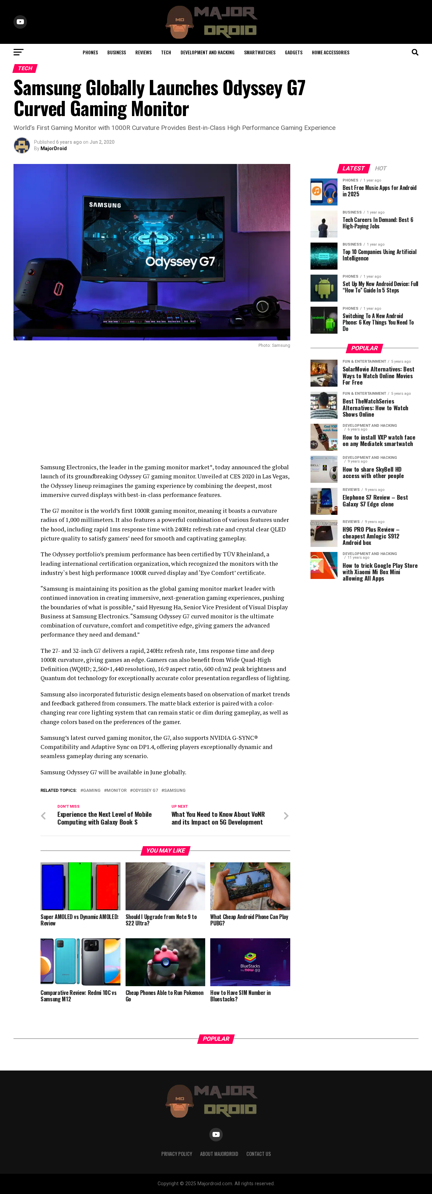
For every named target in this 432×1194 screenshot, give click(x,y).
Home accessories (330, 52)
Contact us (258, 1153)
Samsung (175, 790)
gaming (92, 790)
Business (116, 52)
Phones (90, 52)
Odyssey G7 (145, 790)
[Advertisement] (152, 405)
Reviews (143, 52)
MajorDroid (53, 148)
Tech (166, 52)
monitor (117, 790)
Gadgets (293, 52)
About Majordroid (219, 1153)
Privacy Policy (176, 1153)
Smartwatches (259, 52)
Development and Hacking (208, 52)
